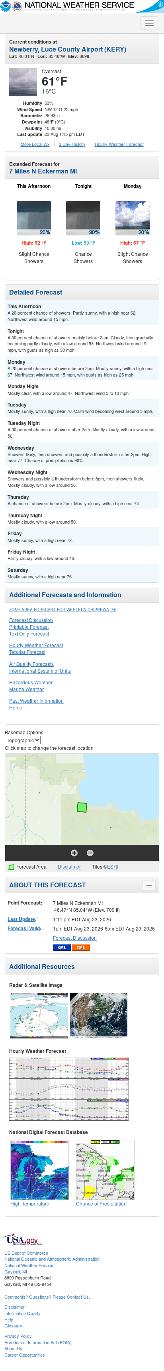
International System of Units (40, 670)
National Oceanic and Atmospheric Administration (52, 1258)
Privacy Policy (18, 1336)
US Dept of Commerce (26, 1252)
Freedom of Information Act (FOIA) (38, 1342)
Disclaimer (69, 866)
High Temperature (29, 1203)
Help (8, 1319)
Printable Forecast (29, 626)
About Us (13, 1348)
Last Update (21, 919)
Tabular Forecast (27, 651)
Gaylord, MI (15, 1271)
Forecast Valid (24, 928)
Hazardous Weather (31, 682)
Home (15, 707)
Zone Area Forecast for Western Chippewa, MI (62, 609)
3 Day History (72, 144)
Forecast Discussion (31, 619)
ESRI (112, 866)
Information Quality (22, 1313)
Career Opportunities (24, 1354)
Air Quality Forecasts (31, 663)
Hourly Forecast (119, 144)
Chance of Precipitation (101, 1203)
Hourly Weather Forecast (36, 645)
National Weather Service (28, 1265)
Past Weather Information (36, 700)
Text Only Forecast (29, 633)
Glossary (13, 1325)
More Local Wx (35, 144)
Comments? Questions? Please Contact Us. (47, 1296)
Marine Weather (26, 689)
